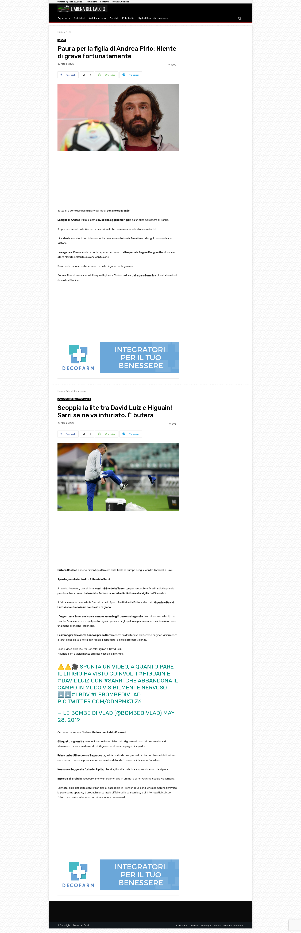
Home (60, 31)
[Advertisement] (118, 180)
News (68, 31)
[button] (239, 18)
